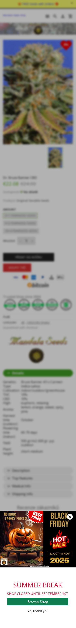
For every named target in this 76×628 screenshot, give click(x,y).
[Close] (70, 517)
